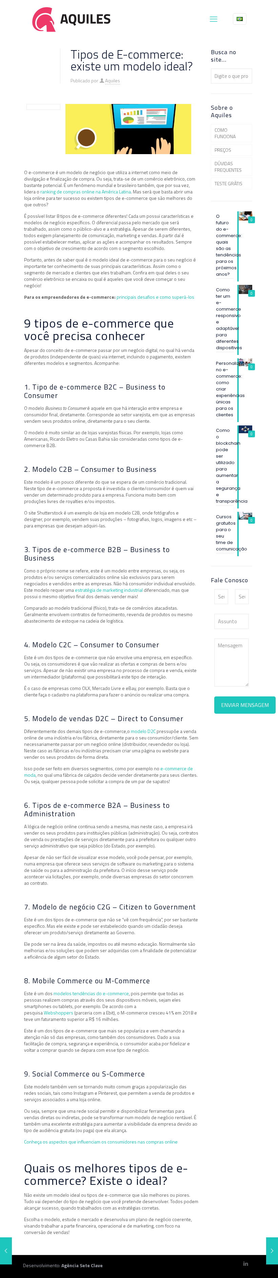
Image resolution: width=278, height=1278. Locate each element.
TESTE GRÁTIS (228, 183)
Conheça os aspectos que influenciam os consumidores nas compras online (101, 1141)
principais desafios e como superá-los (155, 296)
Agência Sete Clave (82, 1265)
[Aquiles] (71, 19)
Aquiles (112, 80)
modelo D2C (143, 731)
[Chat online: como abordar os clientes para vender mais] (6, 1250)
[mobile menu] (213, 19)
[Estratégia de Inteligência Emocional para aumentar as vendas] (272, 1250)
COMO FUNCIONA (225, 133)
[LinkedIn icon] (245, 1263)
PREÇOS (223, 149)
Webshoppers (58, 1012)
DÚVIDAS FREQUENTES (228, 166)
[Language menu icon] (239, 19)
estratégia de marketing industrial (109, 589)
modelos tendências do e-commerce (91, 993)
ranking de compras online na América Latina (85, 191)
